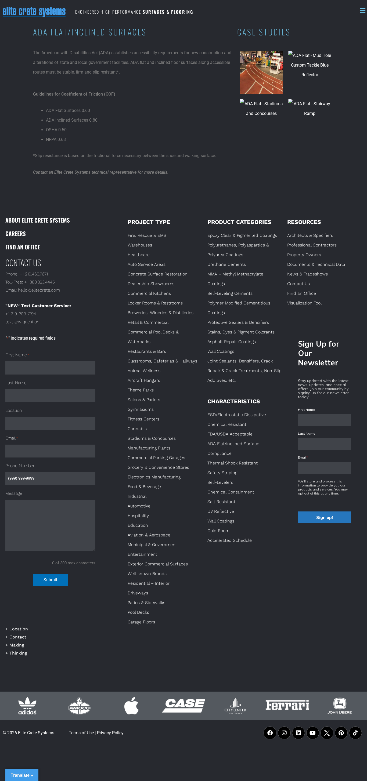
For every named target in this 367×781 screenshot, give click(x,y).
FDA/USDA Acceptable (230, 434)
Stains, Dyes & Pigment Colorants (241, 332)
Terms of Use (81, 732)
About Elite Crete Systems (37, 220)
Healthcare (139, 254)
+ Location (16, 628)
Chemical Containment (230, 492)
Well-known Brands (147, 573)
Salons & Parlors (144, 399)
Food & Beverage (144, 486)
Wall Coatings (220, 351)
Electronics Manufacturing (154, 477)
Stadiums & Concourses (152, 438)
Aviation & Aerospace (149, 534)
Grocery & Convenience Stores (158, 467)
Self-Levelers (220, 482)
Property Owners (304, 254)
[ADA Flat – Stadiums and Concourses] (261, 120)
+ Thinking (16, 653)
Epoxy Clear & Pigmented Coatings (242, 235)
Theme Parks (141, 390)
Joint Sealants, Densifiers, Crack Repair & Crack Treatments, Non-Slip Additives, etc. (244, 370)
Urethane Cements (226, 264)
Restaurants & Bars (147, 351)
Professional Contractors (312, 245)
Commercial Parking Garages (156, 457)
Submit (50, 579)
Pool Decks (138, 612)
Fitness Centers (143, 419)
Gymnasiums (141, 409)
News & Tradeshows (307, 274)
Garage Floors (141, 621)
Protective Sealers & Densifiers (238, 322)
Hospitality (138, 515)
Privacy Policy (110, 732)
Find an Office (22, 247)
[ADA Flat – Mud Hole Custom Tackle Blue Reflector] (309, 72)
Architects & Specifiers (310, 235)
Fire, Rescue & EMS (147, 235)
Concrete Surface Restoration (158, 274)
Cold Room (218, 530)
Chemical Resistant (226, 424)
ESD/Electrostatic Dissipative (236, 414)
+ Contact (15, 637)
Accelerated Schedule (229, 540)
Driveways (138, 592)
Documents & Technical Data (316, 264)
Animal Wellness (144, 370)
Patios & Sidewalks (146, 602)
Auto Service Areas (146, 264)
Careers (15, 233)
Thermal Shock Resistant (232, 463)
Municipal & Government (152, 544)
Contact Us (298, 283)
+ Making (14, 645)
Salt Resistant (221, 501)
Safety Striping (222, 472)
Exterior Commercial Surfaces (158, 563)
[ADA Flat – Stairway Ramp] (309, 120)
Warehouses (140, 245)
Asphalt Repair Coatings (231, 341)
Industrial (137, 496)
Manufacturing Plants (149, 448)
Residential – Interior (149, 583)
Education (138, 525)
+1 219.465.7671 (34, 274)
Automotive (139, 505)
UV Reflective (220, 511)
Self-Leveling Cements (230, 293)
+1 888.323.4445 (39, 282)
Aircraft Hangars (144, 380)
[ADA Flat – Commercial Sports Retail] (261, 72)
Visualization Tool (304, 303)
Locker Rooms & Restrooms (155, 303)
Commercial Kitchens (149, 293)
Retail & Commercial (148, 322)
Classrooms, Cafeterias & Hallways (162, 361)
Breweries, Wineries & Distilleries (160, 312)
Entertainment (142, 554)
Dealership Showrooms (151, 283)
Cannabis (137, 428)
